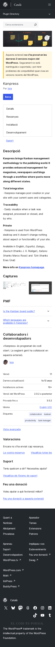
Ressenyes (12, 116)
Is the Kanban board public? (19, 311)
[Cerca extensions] (35, 25)
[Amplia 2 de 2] (47, 285)
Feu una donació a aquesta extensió (23, 498)
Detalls (10, 108)
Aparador (34, 517)
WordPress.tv (12, 560)
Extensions (35, 528)
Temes (33, 522)
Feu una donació (40, 554)
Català (13, 600)
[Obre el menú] (50, 4)
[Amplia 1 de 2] (22, 285)
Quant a (7, 517)
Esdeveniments (37, 549)
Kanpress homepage (31, 267)
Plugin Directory (11, 14)
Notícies (7, 522)
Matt (7, 575)
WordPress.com (13, 570)
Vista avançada (12, 429)
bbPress (9, 581)
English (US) (46, 407)
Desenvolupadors (13, 554)
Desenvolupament (16, 132)
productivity (30, 420)
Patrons (33, 533)
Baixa (8, 97)
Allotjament (9, 528)
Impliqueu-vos (36, 543)
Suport (10, 140)
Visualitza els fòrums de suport (20, 475)
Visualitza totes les (41, 452)
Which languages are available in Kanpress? (15, 321)
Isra (10, 88)
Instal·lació (12, 124)
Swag (33, 560)
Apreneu (7, 543)
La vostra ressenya (14, 452)
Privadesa (8, 533)
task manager (44, 420)
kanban (47, 414)
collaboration (36, 414)
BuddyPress (11, 586)
